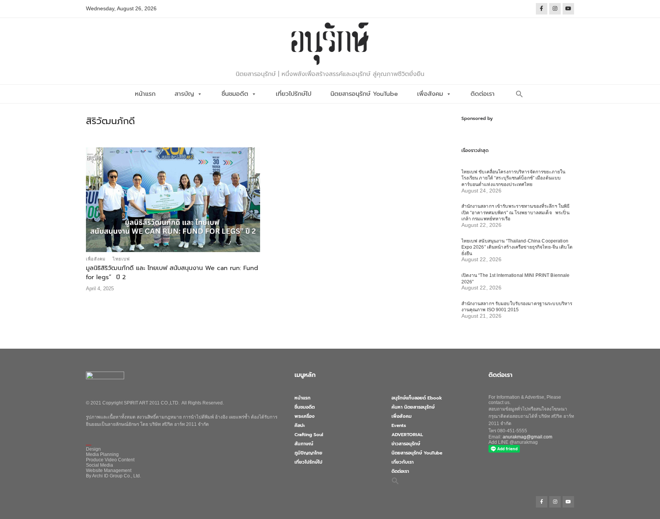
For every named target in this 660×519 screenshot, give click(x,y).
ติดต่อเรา (483, 94)
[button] (519, 94)
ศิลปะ (299, 425)
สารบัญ (184, 94)
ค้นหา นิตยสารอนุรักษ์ (413, 407)
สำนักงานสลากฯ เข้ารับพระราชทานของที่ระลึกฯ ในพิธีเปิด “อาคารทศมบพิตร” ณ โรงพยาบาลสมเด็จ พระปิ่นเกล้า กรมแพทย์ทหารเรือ (515, 213)
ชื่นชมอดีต (235, 94)
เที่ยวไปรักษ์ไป (293, 94)
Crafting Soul (308, 434)
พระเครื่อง (304, 416)
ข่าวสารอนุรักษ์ (405, 443)
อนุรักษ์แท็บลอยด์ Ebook (416, 398)
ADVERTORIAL (407, 434)
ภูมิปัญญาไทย (308, 452)
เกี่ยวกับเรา (402, 462)
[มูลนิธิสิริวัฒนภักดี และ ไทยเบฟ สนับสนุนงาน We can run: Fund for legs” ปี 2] (173, 199)
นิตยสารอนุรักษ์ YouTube (364, 94)
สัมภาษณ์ (303, 443)
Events (398, 425)
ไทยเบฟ (121, 259)
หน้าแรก (145, 94)
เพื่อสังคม (430, 94)
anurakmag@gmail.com (527, 437)
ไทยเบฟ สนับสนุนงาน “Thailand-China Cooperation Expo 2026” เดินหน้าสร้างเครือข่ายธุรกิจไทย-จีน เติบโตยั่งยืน (517, 247)
